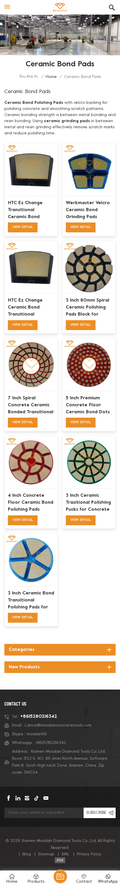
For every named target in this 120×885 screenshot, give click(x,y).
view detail (22, 227)
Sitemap (46, 854)
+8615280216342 (38, 716)
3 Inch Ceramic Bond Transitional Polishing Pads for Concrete (31, 601)
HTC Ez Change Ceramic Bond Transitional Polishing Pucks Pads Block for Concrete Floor (30, 308)
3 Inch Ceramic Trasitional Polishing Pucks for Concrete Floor (88, 503)
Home (51, 77)
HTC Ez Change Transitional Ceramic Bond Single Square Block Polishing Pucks (30, 210)
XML (65, 854)
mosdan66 (37, 734)
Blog (26, 854)
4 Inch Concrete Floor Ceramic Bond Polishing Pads (30, 502)
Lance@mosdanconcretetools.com (58, 725)
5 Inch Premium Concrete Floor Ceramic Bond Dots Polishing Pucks (88, 406)
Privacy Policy (89, 854)
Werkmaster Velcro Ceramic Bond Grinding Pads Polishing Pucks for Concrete (88, 210)
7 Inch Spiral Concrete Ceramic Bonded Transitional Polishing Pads (30, 406)
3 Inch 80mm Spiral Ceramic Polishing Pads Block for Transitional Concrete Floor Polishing (87, 308)
